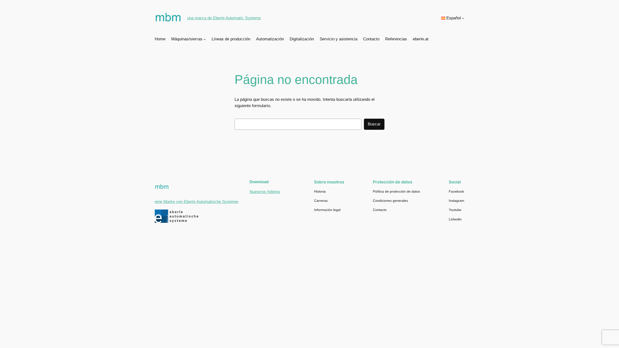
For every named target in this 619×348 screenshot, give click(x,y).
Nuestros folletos (265, 191)
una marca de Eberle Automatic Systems (224, 18)
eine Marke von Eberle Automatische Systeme (196, 201)
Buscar (374, 124)
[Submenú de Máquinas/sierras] (204, 39)
